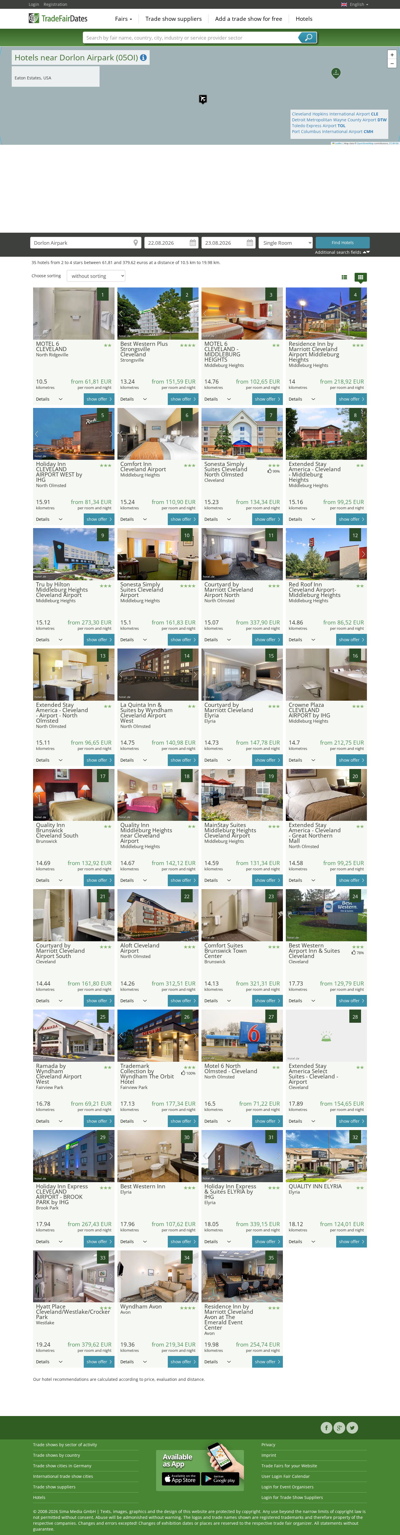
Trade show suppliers (174, 19)
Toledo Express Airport (319, 125)
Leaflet (338, 143)
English (357, 4)
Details (42, 399)
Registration (55, 4)
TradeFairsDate (58, 18)
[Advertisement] (200, 189)
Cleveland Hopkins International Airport (335, 114)
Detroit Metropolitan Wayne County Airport (339, 119)
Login (34, 4)
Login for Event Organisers (287, 1487)
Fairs (122, 19)
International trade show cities (63, 1476)
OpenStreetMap (365, 143)
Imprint (268, 1455)
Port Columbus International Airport (332, 131)
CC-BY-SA (394, 143)
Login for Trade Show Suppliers (292, 1497)
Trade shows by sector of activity (65, 1444)
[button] (200, 96)
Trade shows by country (56, 1455)
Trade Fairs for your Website (289, 1465)
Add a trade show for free (248, 19)
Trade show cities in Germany (62, 1465)
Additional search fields (338, 252)
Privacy (268, 1444)
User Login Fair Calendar (285, 1476)
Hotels (304, 19)
